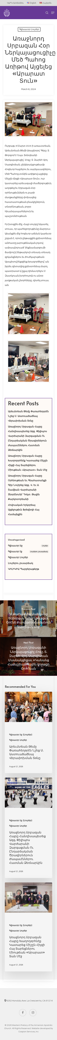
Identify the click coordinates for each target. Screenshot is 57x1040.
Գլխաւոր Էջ (28, 546)
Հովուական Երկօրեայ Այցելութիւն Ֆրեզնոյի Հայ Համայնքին (23, 510)
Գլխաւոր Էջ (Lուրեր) (20, 735)
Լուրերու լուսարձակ (20, 563)
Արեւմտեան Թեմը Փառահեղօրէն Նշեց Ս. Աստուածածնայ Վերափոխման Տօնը (28, 416)
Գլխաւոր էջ (28, 551)
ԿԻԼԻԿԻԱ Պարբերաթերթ (23, 569)
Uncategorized (16, 540)
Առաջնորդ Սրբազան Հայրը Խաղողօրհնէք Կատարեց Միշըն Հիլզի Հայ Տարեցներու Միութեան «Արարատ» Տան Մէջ (28, 463)
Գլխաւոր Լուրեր (29, 29)
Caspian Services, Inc (28, 1032)
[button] (52, 12)
